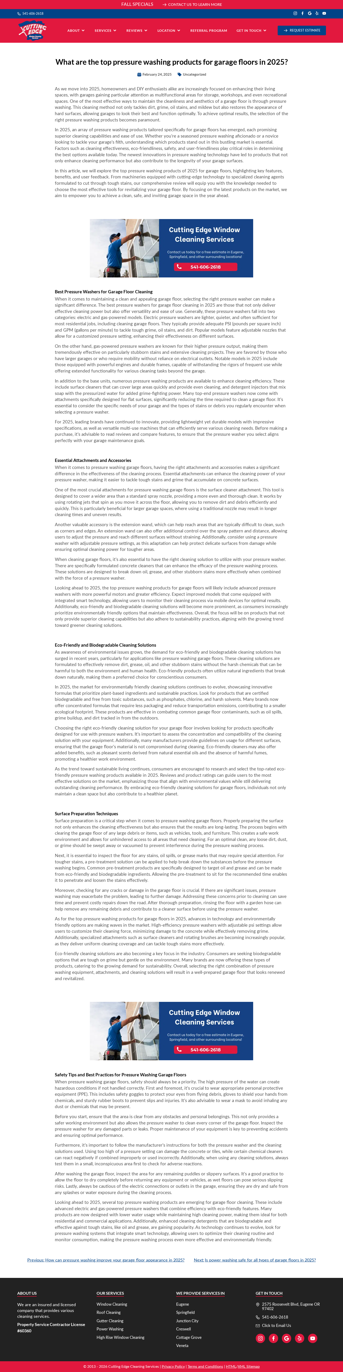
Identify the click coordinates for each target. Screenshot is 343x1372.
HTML (231, 1366)
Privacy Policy (173, 1366)
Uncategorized (194, 74)
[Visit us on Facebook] (302, 14)
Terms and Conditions (205, 1366)
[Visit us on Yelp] (317, 14)
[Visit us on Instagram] (295, 14)
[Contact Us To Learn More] (171, 4)
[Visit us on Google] (310, 14)
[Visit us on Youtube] (324, 14)
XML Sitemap (249, 1366)
